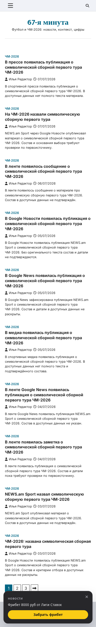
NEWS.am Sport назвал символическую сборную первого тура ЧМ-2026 (44, 497)
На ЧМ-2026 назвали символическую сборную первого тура (42, 117)
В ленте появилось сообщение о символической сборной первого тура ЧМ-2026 (43, 171)
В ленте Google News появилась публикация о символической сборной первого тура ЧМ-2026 (44, 394)
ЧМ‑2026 (12, 56)
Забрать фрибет (48, 614)
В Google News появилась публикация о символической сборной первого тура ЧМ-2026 (45, 280)
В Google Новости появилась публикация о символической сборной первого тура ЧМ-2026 (48, 223)
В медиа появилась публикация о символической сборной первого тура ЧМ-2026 (43, 337)
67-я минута (48, 22)
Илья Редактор (20, 79)
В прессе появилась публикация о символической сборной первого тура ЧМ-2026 (43, 67)
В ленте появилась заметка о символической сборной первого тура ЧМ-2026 (43, 447)
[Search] (87, 5)
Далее (34, 588)
